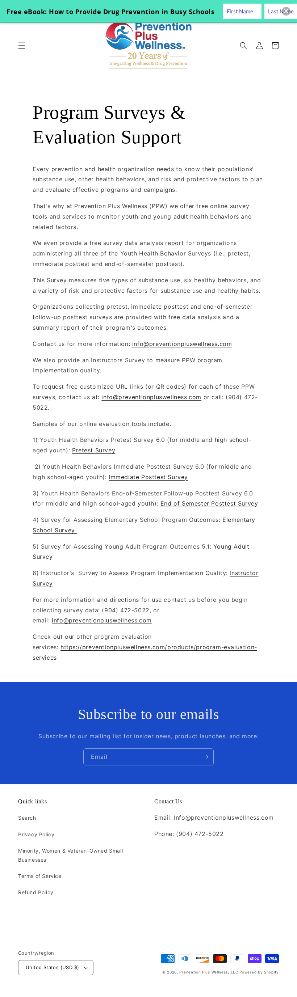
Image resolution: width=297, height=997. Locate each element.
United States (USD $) (52, 967)
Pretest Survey (93, 450)
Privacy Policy (36, 834)
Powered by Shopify (259, 972)
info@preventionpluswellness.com (182, 343)
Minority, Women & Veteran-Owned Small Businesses (70, 855)
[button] (22, 46)
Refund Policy (36, 892)
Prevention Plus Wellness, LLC (208, 972)
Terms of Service (40, 876)
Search (27, 818)
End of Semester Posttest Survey (209, 503)
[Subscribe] (205, 756)
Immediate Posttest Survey (148, 477)
